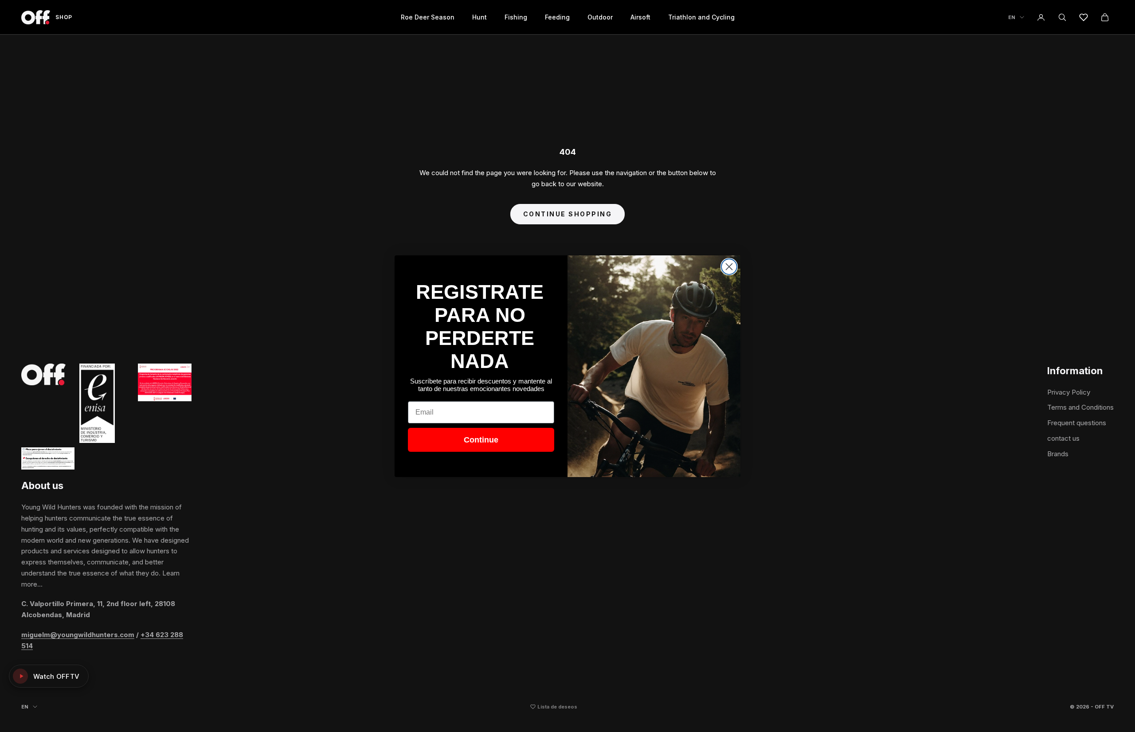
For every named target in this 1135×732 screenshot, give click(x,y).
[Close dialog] (729, 266)
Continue (481, 439)
